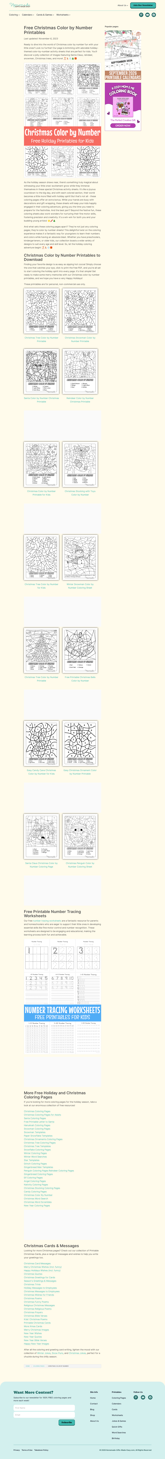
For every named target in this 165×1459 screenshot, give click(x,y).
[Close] (97, 711)
